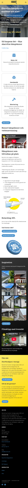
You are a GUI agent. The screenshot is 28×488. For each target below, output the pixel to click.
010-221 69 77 (5, 446)
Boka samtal (6, 122)
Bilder (3, 470)
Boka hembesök (6, 441)
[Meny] (2, 2)
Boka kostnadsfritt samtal (9, 231)
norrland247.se (5, 482)
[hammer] (14, 99)
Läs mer (5, 401)
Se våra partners (7, 379)
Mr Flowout (5, 464)
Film (3, 473)
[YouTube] (5, 484)
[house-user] (14, 77)
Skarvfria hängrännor (7, 458)
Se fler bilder (6, 323)
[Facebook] (2, 484)
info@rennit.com (6, 451)
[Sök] (25, 2)
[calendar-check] (14, 55)
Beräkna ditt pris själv (8, 235)
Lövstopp (4, 461)
